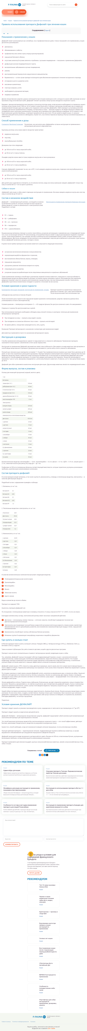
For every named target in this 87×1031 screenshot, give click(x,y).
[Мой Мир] (45, 755)
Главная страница (6, 1021)
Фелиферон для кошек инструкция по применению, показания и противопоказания (21, 789)
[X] (47, 755)
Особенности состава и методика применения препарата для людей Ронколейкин (19, 806)
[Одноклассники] (42, 755)
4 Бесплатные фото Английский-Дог (46, 964)
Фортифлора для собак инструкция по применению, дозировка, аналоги (47, 1002)
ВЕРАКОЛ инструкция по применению (47, 975)
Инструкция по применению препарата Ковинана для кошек (65, 202)
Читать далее (34, 873)
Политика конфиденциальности (20, 1021)
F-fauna (14, 4)
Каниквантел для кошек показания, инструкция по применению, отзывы (25, 290)
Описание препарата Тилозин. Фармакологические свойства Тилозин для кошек (64, 772)
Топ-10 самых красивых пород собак (47, 886)
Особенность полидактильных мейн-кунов (47, 988)
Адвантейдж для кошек (11, 770)
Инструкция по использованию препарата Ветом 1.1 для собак (64, 789)
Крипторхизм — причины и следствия (48, 912)
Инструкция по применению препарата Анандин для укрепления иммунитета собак (64, 806)
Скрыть (47, 30)
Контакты (33, 1021)
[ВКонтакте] (40, 755)
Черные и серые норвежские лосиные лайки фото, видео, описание (46, 899)
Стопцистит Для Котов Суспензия (12, 124)
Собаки (22, 12)
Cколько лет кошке (46, 938)
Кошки (10, 12)
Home (5, 20)
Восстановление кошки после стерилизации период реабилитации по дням (48, 950)
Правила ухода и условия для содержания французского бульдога (41, 857)
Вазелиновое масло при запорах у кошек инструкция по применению (47, 926)
